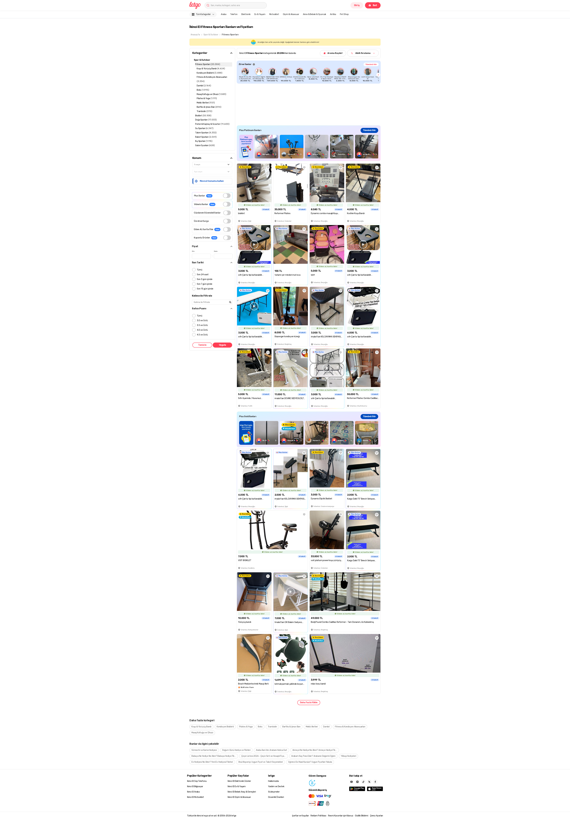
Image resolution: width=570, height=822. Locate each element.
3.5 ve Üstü (202, 325)
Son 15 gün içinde (205, 288)
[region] (309, 75)
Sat (375, 5)
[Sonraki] (378, 75)
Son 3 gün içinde (204, 279)
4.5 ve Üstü (202, 334)
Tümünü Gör (371, 64)
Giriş (357, 5)
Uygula (222, 345)
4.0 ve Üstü (202, 330)
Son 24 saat (203, 274)
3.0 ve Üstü (202, 320)
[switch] (227, 195)
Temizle (202, 345)
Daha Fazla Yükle (309, 702)
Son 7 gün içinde (204, 284)
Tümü (199, 270)
